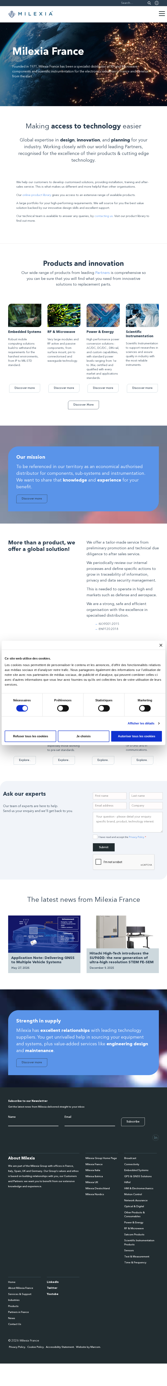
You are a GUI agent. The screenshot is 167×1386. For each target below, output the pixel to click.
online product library (36, 195)
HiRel (127, 1182)
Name (12, 1117)
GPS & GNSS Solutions (138, 1176)
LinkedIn (53, 1282)
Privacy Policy (136, 837)
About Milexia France (20, 1288)
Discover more (24, 388)
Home (11, 1282)
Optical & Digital (134, 1206)
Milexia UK (92, 1182)
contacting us (103, 216)
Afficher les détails (141, 723)
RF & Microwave (134, 1228)
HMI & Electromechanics (138, 1188)
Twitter (52, 1288)
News (11, 1318)
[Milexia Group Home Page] (30, 14)
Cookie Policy (35, 1347)
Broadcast (130, 1158)
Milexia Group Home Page (101, 1158)
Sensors (129, 1250)
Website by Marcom (88, 1347)
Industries (14, 1300)
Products (13, 1306)
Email (68, 1117)
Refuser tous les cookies (30, 736)
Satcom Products (134, 1234)
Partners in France (18, 1312)
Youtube (52, 1294)
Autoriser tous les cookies (136, 736)
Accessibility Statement (60, 1347)
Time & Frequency (135, 1262)
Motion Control (133, 1194)
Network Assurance (136, 1200)
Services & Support (19, 1294)
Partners (102, 273)
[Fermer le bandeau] (160, 645)
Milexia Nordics (95, 1194)
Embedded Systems (136, 1170)
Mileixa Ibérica (94, 1176)
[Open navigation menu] (162, 13)
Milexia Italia (93, 1170)
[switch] (63, 708)
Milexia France (94, 1164)
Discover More (83, 404)
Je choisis (83, 736)
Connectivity (131, 1164)
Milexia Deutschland (98, 1188)
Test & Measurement (136, 1256)
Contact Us (14, 1324)
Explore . (25, 760)
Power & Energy (133, 1222)
